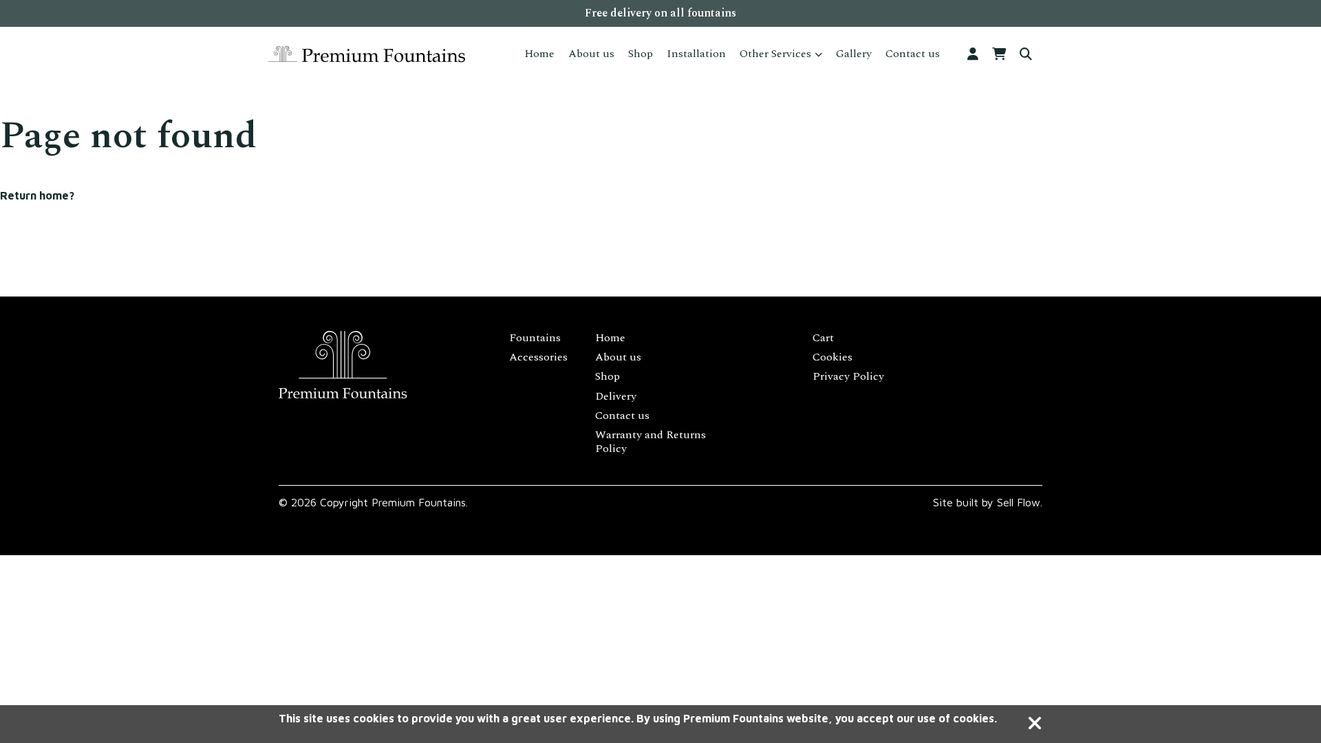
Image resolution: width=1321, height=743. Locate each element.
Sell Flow (1018, 502)
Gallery (854, 53)
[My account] (972, 55)
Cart (823, 338)
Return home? (37, 195)
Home (539, 53)
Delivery (615, 396)
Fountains (535, 338)
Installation (696, 53)
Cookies (832, 357)
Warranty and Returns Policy (650, 442)
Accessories (538, 357)
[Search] (1026, 55)
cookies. (975, 718)
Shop (640, 53)
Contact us (912, 53)
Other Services (775, 53)
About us (591, 53)
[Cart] (999, 55)
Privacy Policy (848, 376)
